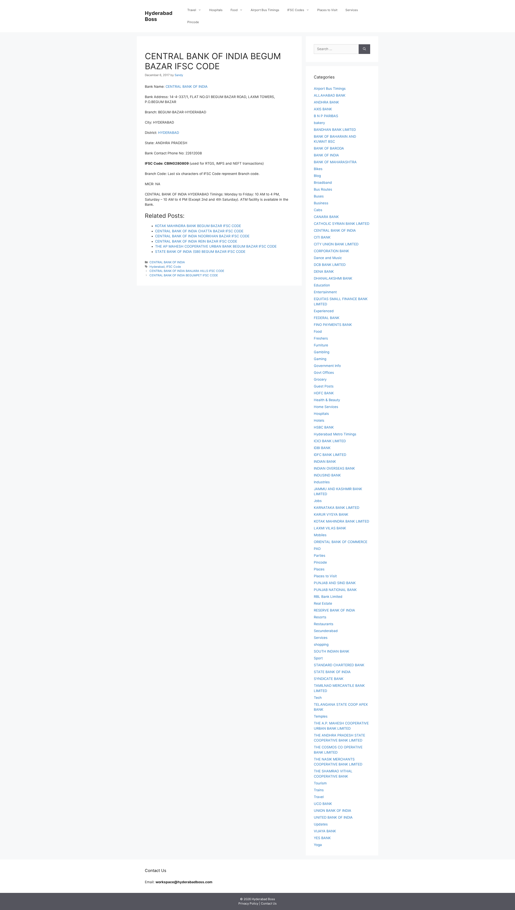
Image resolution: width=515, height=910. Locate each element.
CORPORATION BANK (331, 251)
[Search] (364, 49)
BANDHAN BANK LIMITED (335, 130)
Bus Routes (323, 189)
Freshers (321, 338)
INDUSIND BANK (327, 475)
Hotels (319, 420)
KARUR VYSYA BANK (331, 514)
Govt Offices (324, 373)
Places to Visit (327, 10)
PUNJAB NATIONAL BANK (335, 590)
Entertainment (325, 292)
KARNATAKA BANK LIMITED (336, 508)
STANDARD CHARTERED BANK (339, 665)
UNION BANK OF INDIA (332, 811)
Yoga (318, 845)
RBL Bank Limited (328, 597)
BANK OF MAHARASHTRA (335, 162)
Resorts (320, 617)
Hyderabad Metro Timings (335, 434)
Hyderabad (157, 266)
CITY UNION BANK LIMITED (336, 244)
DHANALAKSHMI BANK (333, 278)
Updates (321, 824)
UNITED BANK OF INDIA (333, 817)
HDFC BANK (324, 393)
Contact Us (269, 903)
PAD (317, 549)
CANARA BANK (326, 217)
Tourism (320, 783)
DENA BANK (324, 272)
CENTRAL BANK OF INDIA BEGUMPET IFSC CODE (183, 275)
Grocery (320, 379)
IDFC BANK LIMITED (330, 455)
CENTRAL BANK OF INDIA (187, 87)
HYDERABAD (168, 133)
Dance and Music (328, 258)
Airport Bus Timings (265, 10)
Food (234, 10)
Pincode (193, 22)
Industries (322, 482)
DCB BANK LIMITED (330, 265)
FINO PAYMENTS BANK (333, 325)
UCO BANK (323, 804)
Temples (321, 716)
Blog (317, 176)
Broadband (323, 183)
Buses (319, 196)
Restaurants (323, 624)
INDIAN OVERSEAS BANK (334, 468)
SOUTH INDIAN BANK (331, 651)
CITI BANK (322, 237)
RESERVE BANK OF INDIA (334, 610)
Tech (318, 698)
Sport (318, 658)
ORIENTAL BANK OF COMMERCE (340, 542)
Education (322, 285)
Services (351, 10)
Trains (319, 790)
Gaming (320, 359)
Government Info (327, 366)
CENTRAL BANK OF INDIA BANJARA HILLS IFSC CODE (186, 271)
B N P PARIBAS (326, 116)
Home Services (326, 407)
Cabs (318, 210)
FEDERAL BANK (326, 318)
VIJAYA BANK (325, 831)
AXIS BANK (323, 109)
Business (321, 203)
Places (319, 569)
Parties (319, 556)
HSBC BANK (324, 427)
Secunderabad (326, 631)
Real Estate (323, 603)
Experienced (324, 311)
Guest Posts (324, 386)
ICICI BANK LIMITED (330, 441)
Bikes (318, 169)
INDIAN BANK (325, 462)
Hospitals (215, 10)
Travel (191, 10)
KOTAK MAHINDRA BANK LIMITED (341, 521)
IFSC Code (173, 266)
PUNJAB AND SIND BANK (335, 583)
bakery (319, 123)
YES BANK (322, 838)
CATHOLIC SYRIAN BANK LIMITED (341, 224)
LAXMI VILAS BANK (330, 528)
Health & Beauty (327, 400)
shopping (321, 644)
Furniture (321, 345)
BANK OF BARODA (329, 148)
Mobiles (320, 535)
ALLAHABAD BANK (329, 95)
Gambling (321, 352)
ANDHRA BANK (326, 102)
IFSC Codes (295, 10)
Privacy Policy (248, 903)
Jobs (318, 501)
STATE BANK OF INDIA (332, 672)
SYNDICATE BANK (328, 679)
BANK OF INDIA (326, 155)
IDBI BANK (322, 448)
